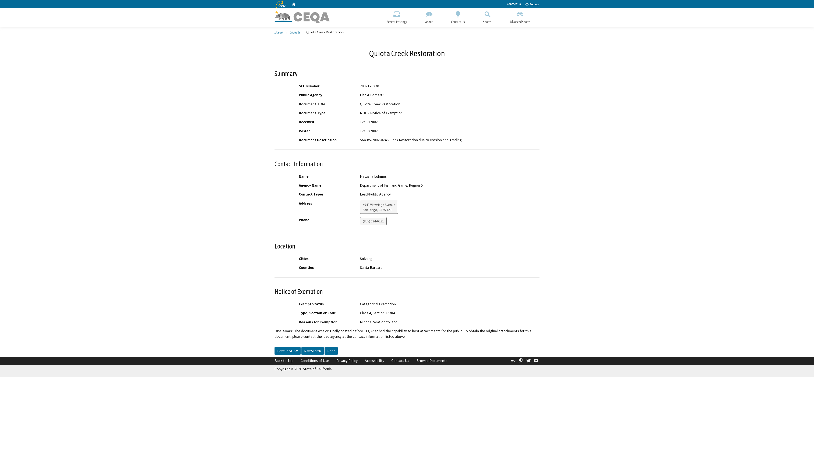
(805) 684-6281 (373, 221)
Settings (534, 4)
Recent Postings (396, 22)
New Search (312, 351)
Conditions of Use (315, 360)
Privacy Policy (347, 360)
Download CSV (287, 351)
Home (279, 32)
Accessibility (374, 360)
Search (487, 22)
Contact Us (514, 4)
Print (331, 351)
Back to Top (284, 360)
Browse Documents (431, 360)
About (429, 22)
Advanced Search (520, 22)
